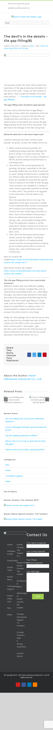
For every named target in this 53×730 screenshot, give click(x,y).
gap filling (13, 48)
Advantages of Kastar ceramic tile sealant (19, 600)
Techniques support (14, 476)
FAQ (7, 464)
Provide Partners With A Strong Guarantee (19, 639)
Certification (9, 560)
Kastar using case (9, 598)
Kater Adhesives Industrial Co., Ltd (34, 675)
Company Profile (9, 552)
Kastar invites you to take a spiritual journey (24, 449)
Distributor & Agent (19, 583)
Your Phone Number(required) (34, 561)
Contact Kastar (19, 654)
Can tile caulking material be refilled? (21, 435)
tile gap (25, 48)
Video (7, 481)
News (31, 46)
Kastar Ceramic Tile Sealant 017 (19, 550)
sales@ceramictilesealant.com (19, 8)
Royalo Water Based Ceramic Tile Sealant (19, 568)
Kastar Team (9, 568)
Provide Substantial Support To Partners (19, 620)
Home (9, 544)
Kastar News (9, 578)
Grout (20, 48)
